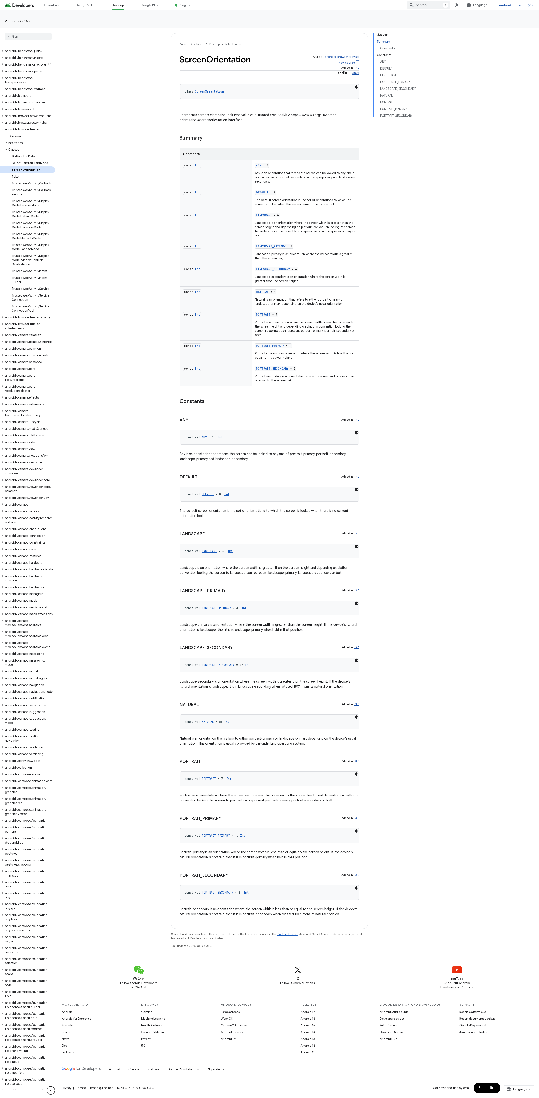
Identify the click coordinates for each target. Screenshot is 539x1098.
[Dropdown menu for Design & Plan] (101, 5)
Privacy (146, 1039)
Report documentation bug (477, 1018)
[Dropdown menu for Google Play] (163, 5)
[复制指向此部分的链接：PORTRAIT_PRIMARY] (225, 818)
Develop (118, 5)
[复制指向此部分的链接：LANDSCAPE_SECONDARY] (237, 648)
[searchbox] (28, 36)
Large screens (230, 1012)
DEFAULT (262, 192)
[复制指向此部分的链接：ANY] (192, 420)
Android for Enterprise (76, 1018)
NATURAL (262, 292)
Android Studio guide (394, 1012)
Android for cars (232, 1032)
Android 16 (307, 1018)
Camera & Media (152, 1032)
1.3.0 (356, 68)
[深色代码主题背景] (356, 86)
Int (197, 165)
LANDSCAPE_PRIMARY (271, 246)
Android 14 (307, 1032)
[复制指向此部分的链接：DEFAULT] (201, 477)
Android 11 (307, 1052)
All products (215, 1069)
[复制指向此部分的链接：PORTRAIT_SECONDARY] (232, 875)
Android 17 (307, 1012)
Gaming (146, 1012)
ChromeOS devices (234, 1025)
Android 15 (307, 1025)
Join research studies (473, 1032)
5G (143, 1045)
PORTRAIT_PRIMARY (270, 346)
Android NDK (388, 1039)
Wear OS (227, 1018)
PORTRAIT (263, 315)
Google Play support (472, 1025)
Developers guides (392, 1018)
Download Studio (391, 1032)
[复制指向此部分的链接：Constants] (208, 401)
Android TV (228, 1039)
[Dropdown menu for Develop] (130, 5)
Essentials (51, 5)
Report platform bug (472, 1012)
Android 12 (307, 1045)
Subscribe (487, 1088)
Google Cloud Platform (183, 1069)
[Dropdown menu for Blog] (191, 5)
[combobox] (428, 5)
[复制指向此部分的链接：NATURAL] (203, 704)
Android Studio (510, 5)
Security (67, 1025)
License (81, 1088)
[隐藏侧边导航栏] (51, 1090)
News (65, 1039)
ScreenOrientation (209, 91)
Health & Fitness (151, 1025)
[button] (27, 51)
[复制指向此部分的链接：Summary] (207, 138)
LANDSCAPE (264, 215)
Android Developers (192, 44)
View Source (346, 62)
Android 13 (307, 1039)
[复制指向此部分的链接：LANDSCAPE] (209, 534)
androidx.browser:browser (342, 57)
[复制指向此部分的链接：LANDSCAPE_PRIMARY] (230, 591)
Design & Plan (85, 5)
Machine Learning (153, 1018)
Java (355, 73)
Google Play (149, 5)
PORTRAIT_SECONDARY (272, 368)
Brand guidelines (101, 1088)
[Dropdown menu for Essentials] (65, 5)
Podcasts (68, 1052)
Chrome (133, 1069)
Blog (182, 5)
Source (66, 1032)
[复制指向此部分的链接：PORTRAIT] (205, 761)
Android (67, 1012)
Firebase (153, 1069)
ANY (258, 165)
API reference (18, 21)
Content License (287, 934)
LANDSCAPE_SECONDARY (273, 269)
